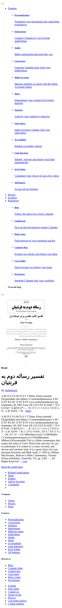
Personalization (16, 519)
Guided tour (14, 571)
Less (24, 461)
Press (10, 506)
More (28, 411)
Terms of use (14, 594)
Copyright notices (17, 600)
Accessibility (14, 543)
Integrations (14, 528)
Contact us (13, 591)
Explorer (12, 197)
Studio (11, 537)
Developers (14, 580)
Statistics (12, 525)
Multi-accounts (15, 531)
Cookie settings (16, 603)
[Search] (2, 294)
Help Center (14, 577)
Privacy (12, 597)
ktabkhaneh (11, 390)
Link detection (15, 546)
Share (11, 540)
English (12, 585)
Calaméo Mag (15, 568)
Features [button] (12, 8)
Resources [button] (13, 200)
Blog (10, 565)
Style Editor (14, 549)
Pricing (11, 194)
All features (14, 552)
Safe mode (13, 588)
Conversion (14, 522)
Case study (13, 574)
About (11, 500)
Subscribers (14, 534)
